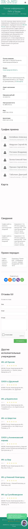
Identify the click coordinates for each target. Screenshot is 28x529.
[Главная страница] (9, 2)
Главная (3, 13)
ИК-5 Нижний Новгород (13, 477)
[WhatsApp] (22, 280)
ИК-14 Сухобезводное (12, 494)
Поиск (11, 519)
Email (2, 311)
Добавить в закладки (14, 521)
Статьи (17, 519)
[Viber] (18, 280)
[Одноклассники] (10, 280)
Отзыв (3, 318)
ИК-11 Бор (6, 459)
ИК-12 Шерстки (8, 418)
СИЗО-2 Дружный (10, 381)
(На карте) (20, 81)
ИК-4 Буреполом (9, 399)
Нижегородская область (13, 13)
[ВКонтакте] (6, 280)
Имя (2, 304)
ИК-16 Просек (8, 362)
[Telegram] (14, 280)
